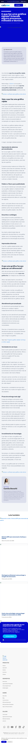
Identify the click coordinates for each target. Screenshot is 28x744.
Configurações (5, 739)
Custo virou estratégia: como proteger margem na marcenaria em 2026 (13, 614)
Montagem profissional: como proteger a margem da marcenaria (14, 575)
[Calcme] (6, 5)
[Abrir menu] (25, 5)
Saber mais (23, 1)
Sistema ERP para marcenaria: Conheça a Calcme (14, 537)
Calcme (12, 83)
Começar (17, 5)
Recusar (9, 741)
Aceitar (4, 741)
